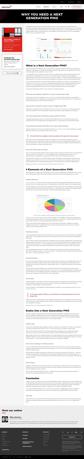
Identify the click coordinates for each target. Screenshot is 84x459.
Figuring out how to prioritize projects (34, 217)
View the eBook (9, 49)
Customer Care (70, 2)
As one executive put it (31, 182)
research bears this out (55, 270)
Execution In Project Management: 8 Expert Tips (42, 305)
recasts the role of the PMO (51, 97)
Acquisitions (5, 449)
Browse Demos (77, 6)
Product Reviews (46, 438)
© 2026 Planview (5, 457)
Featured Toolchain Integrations (28, 442)
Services (25, 438)
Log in (79, 2)
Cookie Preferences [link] (19, 457)
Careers (3, 438)
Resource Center (46, 439)
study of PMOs (49, 76)
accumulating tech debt (59, 348)
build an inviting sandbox (60, 129)
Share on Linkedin (12, 73)
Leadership (4, 436)
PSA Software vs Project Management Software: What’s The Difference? (47, 164)
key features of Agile (48, 328)
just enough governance (49, 242)
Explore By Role (27, 446)
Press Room (45, 445)
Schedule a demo (68, 400)
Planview (7, 7)
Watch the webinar (10, 66)
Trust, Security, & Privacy (6, 441)
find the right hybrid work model (45, 160)
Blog (44, 443)
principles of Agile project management (60, 109)
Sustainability (4, 443)
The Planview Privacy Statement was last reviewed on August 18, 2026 (71, 451)
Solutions (38, 6)
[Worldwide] (68, 6)
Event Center (45, 441)
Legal (10, 457)
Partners (62, 2)
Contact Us (72, 437)
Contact (61, 6)
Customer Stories (46, 436)
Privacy (13, 457)
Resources (46, 6)
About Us (54, 6)
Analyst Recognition (46, 434)
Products (25, 435)
